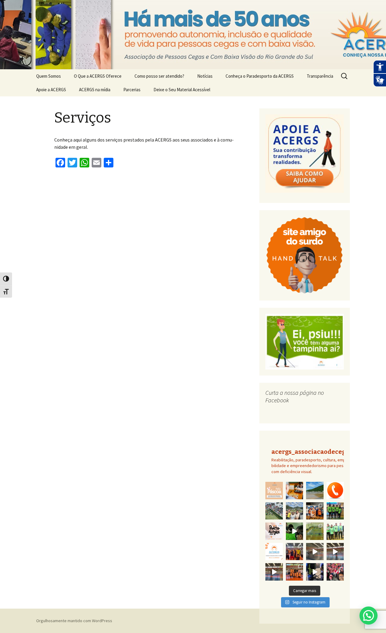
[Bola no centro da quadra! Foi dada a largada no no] (274, 572)
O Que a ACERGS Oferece (98, 76)
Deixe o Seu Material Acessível (181, 89)
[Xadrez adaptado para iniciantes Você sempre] (294, 490)
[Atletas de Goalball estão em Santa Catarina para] (335, 531)
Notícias (205, 76)
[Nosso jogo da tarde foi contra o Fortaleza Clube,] (335, 551)
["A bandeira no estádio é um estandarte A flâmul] (335, 572)
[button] (368, 615)
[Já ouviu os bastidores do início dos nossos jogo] (294, 531)
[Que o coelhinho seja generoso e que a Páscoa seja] (274, 490)
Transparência (320, 76)
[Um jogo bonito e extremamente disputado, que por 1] (335, 511)
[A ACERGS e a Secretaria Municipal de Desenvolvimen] (315, 490)
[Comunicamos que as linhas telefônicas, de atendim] (335, 490)
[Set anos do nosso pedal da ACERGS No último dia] (315, 572)
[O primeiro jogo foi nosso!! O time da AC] (315, 531)
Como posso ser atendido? (159, 76)
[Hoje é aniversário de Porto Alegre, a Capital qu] (274, 531)
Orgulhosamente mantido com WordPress (74, 620)
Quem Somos (48, 76)
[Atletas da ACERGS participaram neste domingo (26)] (315, 511)
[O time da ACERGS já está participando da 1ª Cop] (294, 572)
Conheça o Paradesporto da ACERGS (260, 76)
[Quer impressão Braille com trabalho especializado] (274, 551)
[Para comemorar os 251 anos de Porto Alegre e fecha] (274, 511)
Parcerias (132, 89)
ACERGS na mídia (94, 89)
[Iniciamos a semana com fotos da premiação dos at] (294, 551)
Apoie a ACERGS (51, 89)
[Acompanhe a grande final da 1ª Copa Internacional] (315, 551)
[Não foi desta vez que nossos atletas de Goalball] (294, 511)
